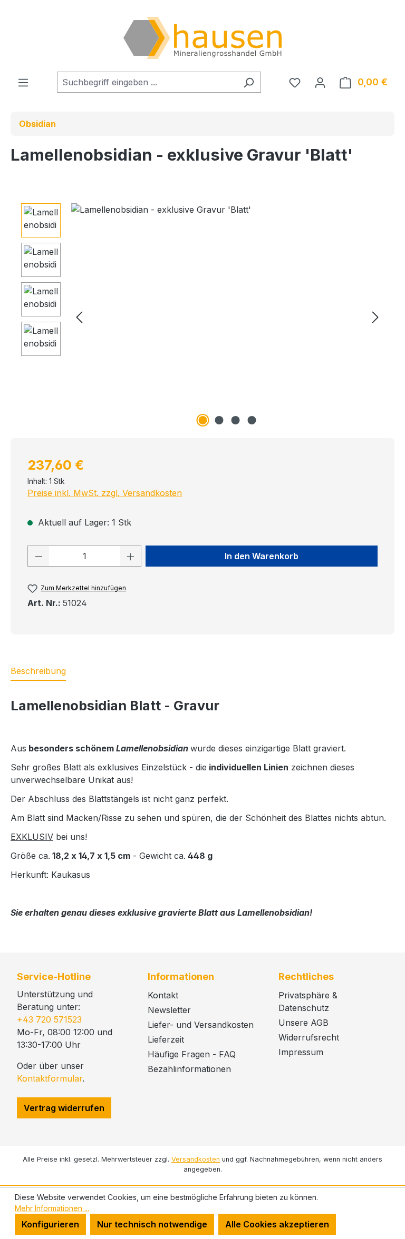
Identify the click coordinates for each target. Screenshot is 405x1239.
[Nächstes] (375, 317)
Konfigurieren (50, 1224)
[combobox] (147, 82)
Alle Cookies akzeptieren (277, 1224)
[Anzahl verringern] (38, 556)
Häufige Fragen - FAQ (192, 1054)
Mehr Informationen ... (52, 1208)
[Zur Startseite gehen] (202, 38)
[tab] (38, 671)
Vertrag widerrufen (64, 1108)
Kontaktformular (49, 1078)
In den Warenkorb (261, 556)
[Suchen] (248, 82)
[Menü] (23, 82)
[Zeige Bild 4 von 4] (252, 420)
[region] (202, 316)
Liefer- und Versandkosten (201, 1024)
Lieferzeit (166, 1039)
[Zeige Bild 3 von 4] (236, 420)
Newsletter (169, 1010)
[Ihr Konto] (320, 82)
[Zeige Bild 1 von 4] (203, 420)
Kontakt (163, 995)
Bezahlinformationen (189, 1069)
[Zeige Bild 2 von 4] (219, 420)
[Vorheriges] (79, 317)
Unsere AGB (303, 1022)
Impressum (300, 1052)
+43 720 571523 (49, 1019)
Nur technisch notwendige (152, 1224)
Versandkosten (195, 1159)
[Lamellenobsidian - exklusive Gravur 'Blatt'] (227, 316)
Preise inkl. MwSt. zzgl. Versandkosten (104, 493)
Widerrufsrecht (308, 1037)
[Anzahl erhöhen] (131, 556)
